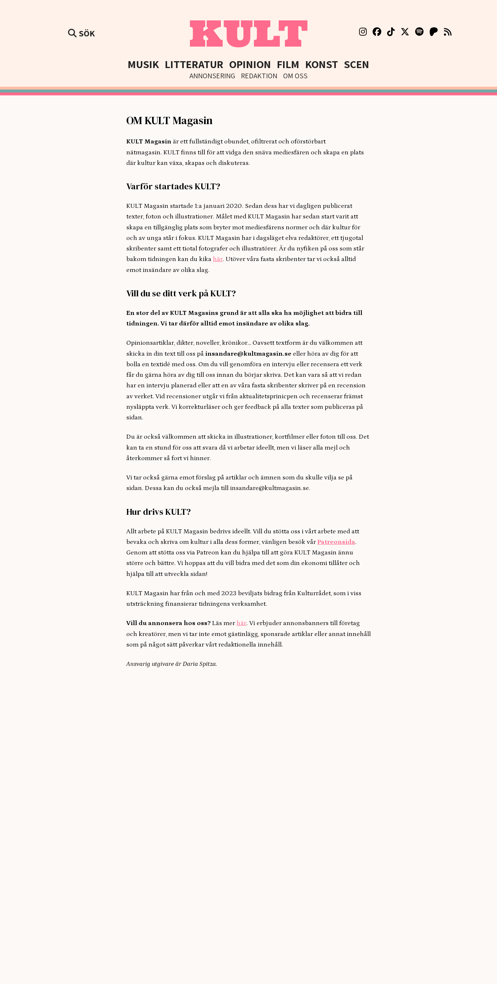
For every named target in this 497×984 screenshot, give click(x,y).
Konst (321, 64)
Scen (356, 64)
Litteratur (194, 64)
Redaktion (259, 75)
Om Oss (295, 75)
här (218, 259)
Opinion (250, 64)
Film (288, 64)
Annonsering (212, 75)
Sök (86, 33)
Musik (143, 64)
